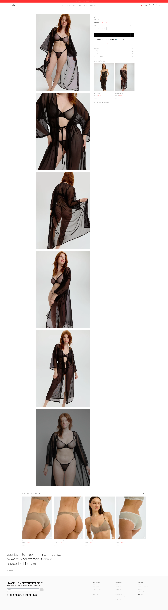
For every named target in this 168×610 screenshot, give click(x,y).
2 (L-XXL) (103, 28)
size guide (118, 586)
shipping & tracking (120, 596)
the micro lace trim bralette (92, 541)
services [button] (140, 582)
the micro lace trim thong (60, 541)
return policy (118, 589)
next (113, 77)
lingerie (68, 5)
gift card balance (143, 591)
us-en (144, 5)
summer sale (92, 5)
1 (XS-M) (97, 28)
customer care (97, 591)
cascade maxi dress (119, 93)
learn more (10, 570)
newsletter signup (143, 586)
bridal (85, 5)
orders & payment (120, 594)
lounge (74, 5)
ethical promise (97, 589)
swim (80, 5)
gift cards (141, 589)
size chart (132, 25)
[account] (153, 5)
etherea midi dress (99, 93)
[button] (149, 5)
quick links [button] (118, 582)
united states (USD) (11, 604)
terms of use (158, 604)
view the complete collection (101, 102)
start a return (119, 591)
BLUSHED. (95, 594)
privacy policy (151, 604)
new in (62, 5)
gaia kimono (9, 10)
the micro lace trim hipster (29, 541)
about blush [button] (96, 582)
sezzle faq (118, 599)
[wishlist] (156, 5)
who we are (96, 586)
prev (95, 77)
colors (95, 98)
